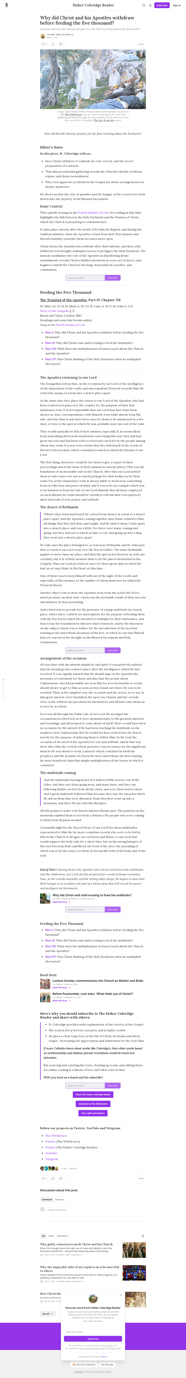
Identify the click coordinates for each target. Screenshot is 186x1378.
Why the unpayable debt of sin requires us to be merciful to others (79, 1269)
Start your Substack (85, 1364)
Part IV (50, 359)
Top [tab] (43, 1236)
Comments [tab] (47, 1199)
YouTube (51, 1153)
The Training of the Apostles (63, 300)
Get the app (107, 1364)
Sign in (177, 5)
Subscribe (162, 5)
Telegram (51, 1159)
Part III (50, 348)
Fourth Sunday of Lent (93, 212)
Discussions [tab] (62, 1236)
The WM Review (73, 114)
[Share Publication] (150, 5)
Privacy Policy (115, 1348)
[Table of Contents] (3, 689)
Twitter (50, 1141)
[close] (121, 1295)
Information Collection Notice (92, 1348)
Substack (78, 1371)
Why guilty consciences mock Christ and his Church (76, 1244)
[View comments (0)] (53, 44)
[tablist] (52, 1199)
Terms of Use (107, 1345)
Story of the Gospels (54, 311)
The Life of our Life (104, 120)
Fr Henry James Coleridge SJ (60, 35)
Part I (49, 332)
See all (46, 1313)
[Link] (36, 147)
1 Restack (73, 1168)
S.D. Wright (58, 984)
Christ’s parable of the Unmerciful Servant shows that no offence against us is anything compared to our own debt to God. (78, 1276)
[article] (93, 1251)
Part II (50, 343)
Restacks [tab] (59, 1199)
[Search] (144, 5)
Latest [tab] (51, 1236)
